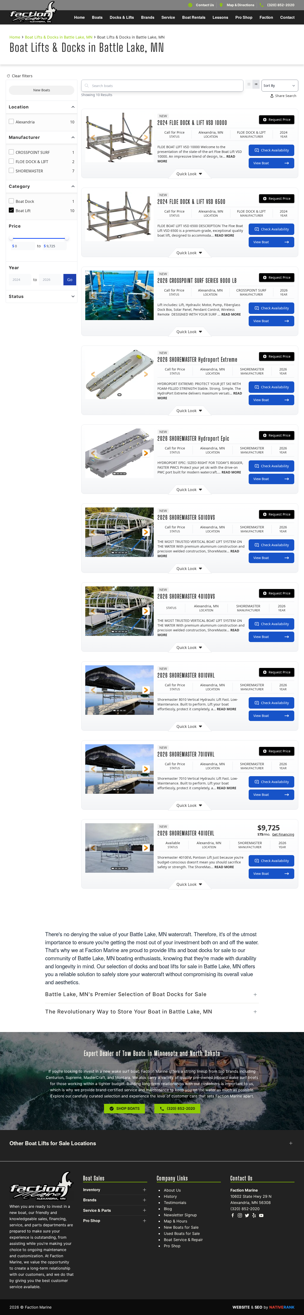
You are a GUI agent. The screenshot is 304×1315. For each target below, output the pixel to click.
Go (69, 279)
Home (79, 17)
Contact (287, 17)
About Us (172, 1190)
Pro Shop (172, 1245)
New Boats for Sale (181, 1227)
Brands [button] (147, 17)
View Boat (261, 163)
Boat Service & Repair (183, 1239)
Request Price (279, 119)
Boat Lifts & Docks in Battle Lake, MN (58, 37)
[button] (93, 137)
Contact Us (205, 5)
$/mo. (275, 834)
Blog (168, 1208)
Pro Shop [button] (243, 17)
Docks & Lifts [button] (122, 17)
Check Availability (275, 150)
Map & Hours (175, 1221)
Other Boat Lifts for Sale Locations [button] (53, 1143)
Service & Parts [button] (97, 1210)
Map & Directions (240, 5)
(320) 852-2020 (280, 5)
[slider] (11, 238)
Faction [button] (266, 17)
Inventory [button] (91, 1189)
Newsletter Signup (180, 1215)
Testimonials (175, 1202)
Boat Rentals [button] (193, 17)
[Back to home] (33, 12)
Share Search (285, 95)
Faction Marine (244, 1190)
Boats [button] (97, 17)
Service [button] (168, 17)
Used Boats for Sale (182, 1233)
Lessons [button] (220, 17)
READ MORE (224, 235)
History (170, 1196)
